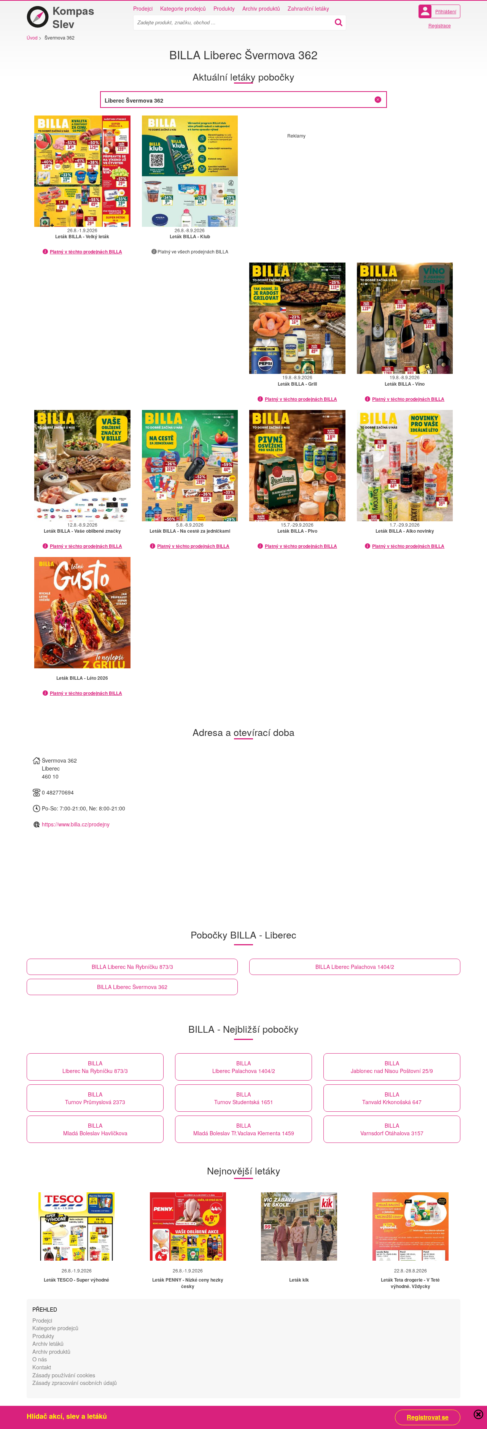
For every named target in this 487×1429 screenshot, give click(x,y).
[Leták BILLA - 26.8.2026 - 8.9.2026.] (190, 171)
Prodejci (143, 8)
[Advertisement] (351, 192)
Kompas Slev (73, 17)
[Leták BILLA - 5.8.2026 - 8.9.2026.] (190, 465)
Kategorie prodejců (183, 8)
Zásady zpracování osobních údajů (74, 1382)
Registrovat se (428, 1417)
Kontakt (41, 1367)
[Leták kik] (299, 1226)
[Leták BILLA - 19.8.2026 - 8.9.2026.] (297, 318)
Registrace (439, 25)
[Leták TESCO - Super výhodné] (76, 1226)
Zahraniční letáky (308, 8)
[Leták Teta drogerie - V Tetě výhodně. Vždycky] (410, 1226)
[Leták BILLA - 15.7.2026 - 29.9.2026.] (297, 465)
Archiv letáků (48, 1343)
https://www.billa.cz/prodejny (76, 824)
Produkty (224, 8)
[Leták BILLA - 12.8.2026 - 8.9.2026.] (82, 465)
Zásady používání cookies (63, 1375)
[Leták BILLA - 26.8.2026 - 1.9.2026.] (82, 171)
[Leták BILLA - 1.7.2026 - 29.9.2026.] (405, 465)
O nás (39, 1359)
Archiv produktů (261, 8)
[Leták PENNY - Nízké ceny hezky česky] (188, 1226)
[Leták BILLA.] (82, 612)
